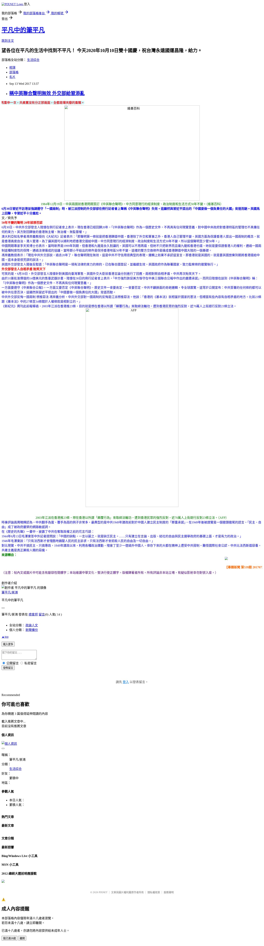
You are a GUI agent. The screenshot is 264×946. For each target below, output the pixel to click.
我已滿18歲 (9, 938)
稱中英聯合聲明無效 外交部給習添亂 (47, 93)
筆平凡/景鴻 (10, 592)
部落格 (14, 72)
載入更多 (8, 644)
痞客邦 (33, 614)
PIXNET (103, 892)
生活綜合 (33, 60)
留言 (42, 614)
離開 (22, 938)
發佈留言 (8, 667)
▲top (5, 636)
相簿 (12, 67)
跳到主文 (8, 40)
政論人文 (32, 625)
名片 (12, 77)
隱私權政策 (153, 892)
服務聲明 (169, 892)
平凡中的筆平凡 (23, 30)
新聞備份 (32, 630)
